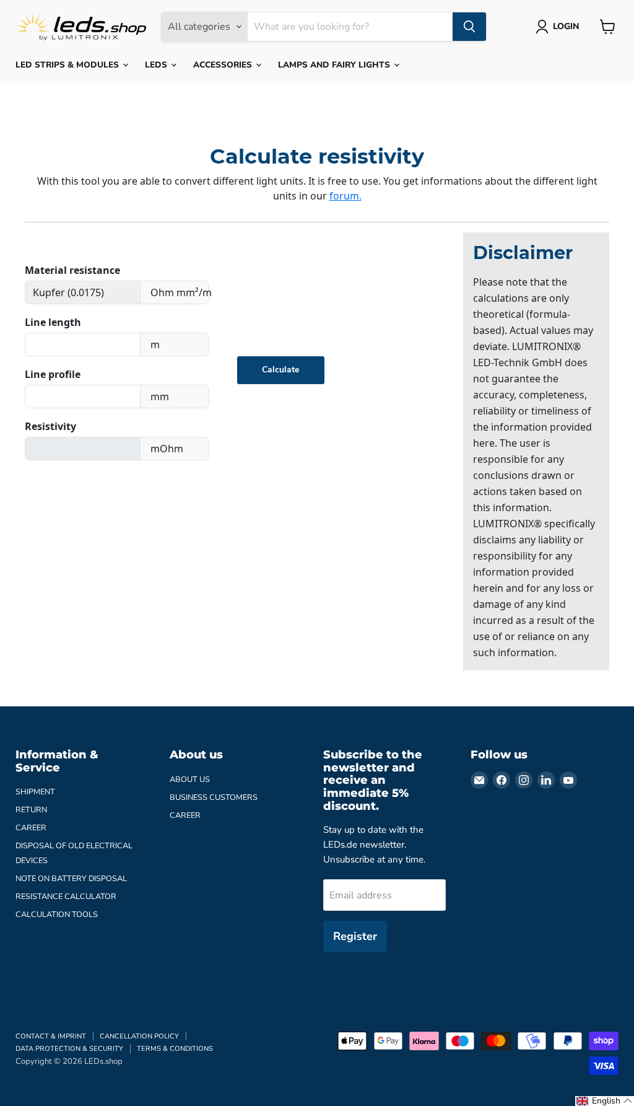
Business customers (214, 797)
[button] (604, 1101)
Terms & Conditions (175, 1048)
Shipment (35, 791)
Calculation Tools (56, 914)
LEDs (157, 65)
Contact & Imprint (50, 1036)
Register (355, 936)
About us (190, 779)
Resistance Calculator (65, 896)
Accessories (223, 65)
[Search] (469, 26)
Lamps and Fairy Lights (335, 65)
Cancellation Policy (139, 1036)
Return (31, 809)
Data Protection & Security (69, 1048)
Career (30, 827)
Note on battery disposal (71, 878)
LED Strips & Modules (68, 65)
